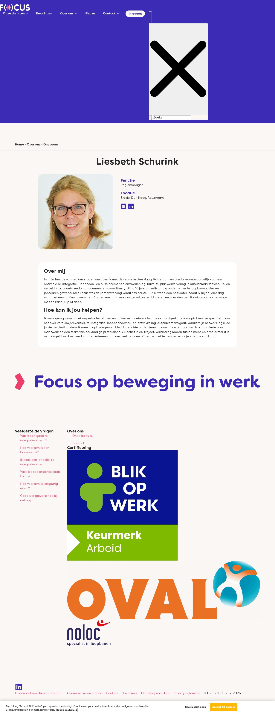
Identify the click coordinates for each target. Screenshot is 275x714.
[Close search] (178, 69)
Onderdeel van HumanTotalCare (39, 693)
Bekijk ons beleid (66, 710)
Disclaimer (129, 693)
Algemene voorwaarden (84, 693)
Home (19, 144)
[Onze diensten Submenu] (28, 13)
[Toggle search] (150, 17)
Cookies (112, 693)
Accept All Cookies (223, 707)
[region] (137, 707)
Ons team (50, 144)
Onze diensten (14, 13)
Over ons (67, 13)
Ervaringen (44, 13)
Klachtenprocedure (155, 693)
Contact (109, 13)
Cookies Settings (195, 707)
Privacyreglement (187, 693)
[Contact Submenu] (118, 13)
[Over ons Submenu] (76, 13)
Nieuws (90, 13)
